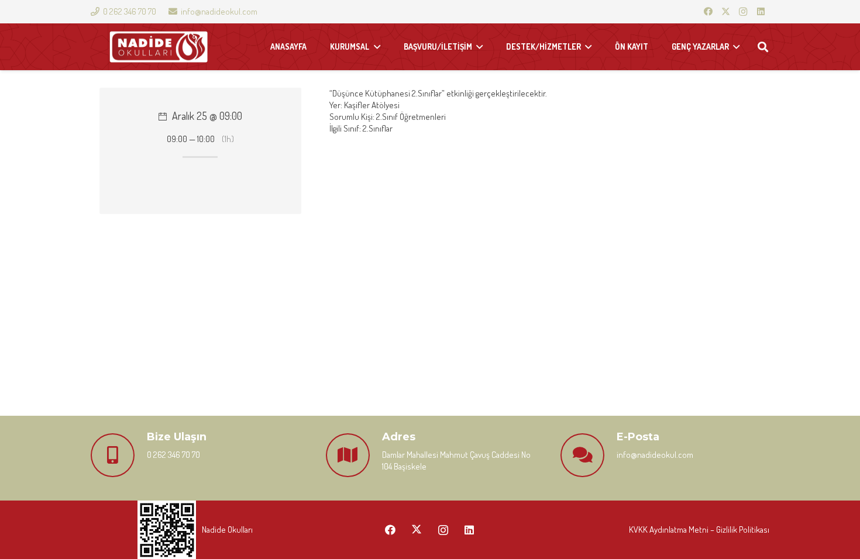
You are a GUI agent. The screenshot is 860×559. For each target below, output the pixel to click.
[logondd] (158, 47)
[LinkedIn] (760, 11)
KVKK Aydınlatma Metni (668, 529)
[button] (763, 46)
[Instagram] (743, 11)
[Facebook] (708, 11)
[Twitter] (725, 11)
